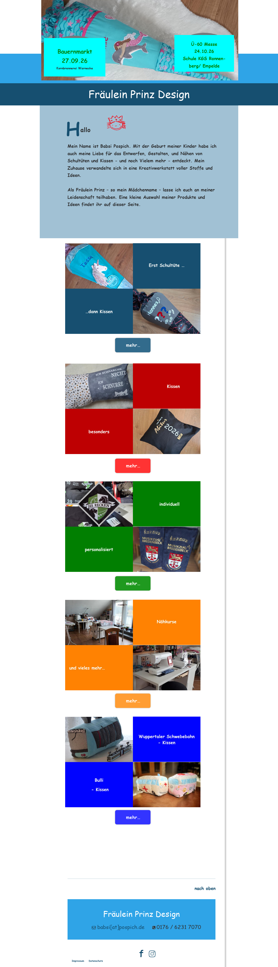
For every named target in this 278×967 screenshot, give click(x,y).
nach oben (205, 888)
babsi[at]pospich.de (120, 926)
